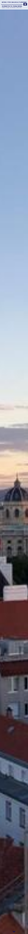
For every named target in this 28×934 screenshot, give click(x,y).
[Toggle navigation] (25, 4)
